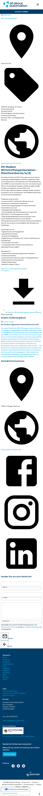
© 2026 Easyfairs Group (11, 782)
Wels (4, 675)
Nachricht (4, 601)
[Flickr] (18, 766)
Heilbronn (6, 670)
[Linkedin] (13, 766)
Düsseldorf (7, 662)
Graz (4, 666)
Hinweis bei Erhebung (9, 793)
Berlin (5, 657)
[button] (37, 4)
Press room (26, 782)
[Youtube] (23, 766)
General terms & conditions (12, 784)
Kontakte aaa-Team (10, 691)
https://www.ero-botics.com (11, 163)
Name (3, 581)
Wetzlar (5, 677)
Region (22, 693)
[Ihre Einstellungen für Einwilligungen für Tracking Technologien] (39, 794)
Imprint (24, 787)
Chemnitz (6, 660)
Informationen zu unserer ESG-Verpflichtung (18, 736)
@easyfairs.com (13, 721)
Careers (35, 782)
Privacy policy (29, 784)
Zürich (5, 679)
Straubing (6, 673)
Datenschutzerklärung (9, 627)
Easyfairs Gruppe (9, 695)
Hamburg (6, 668)
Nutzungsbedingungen (31, 627)
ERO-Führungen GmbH (9, 18)
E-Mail (3, 591)
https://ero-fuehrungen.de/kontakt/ (14, 269)
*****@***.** (5, 271)
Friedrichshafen (8, 664)
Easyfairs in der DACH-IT (11, 693)
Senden (8, 638)
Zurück (7, 646)
